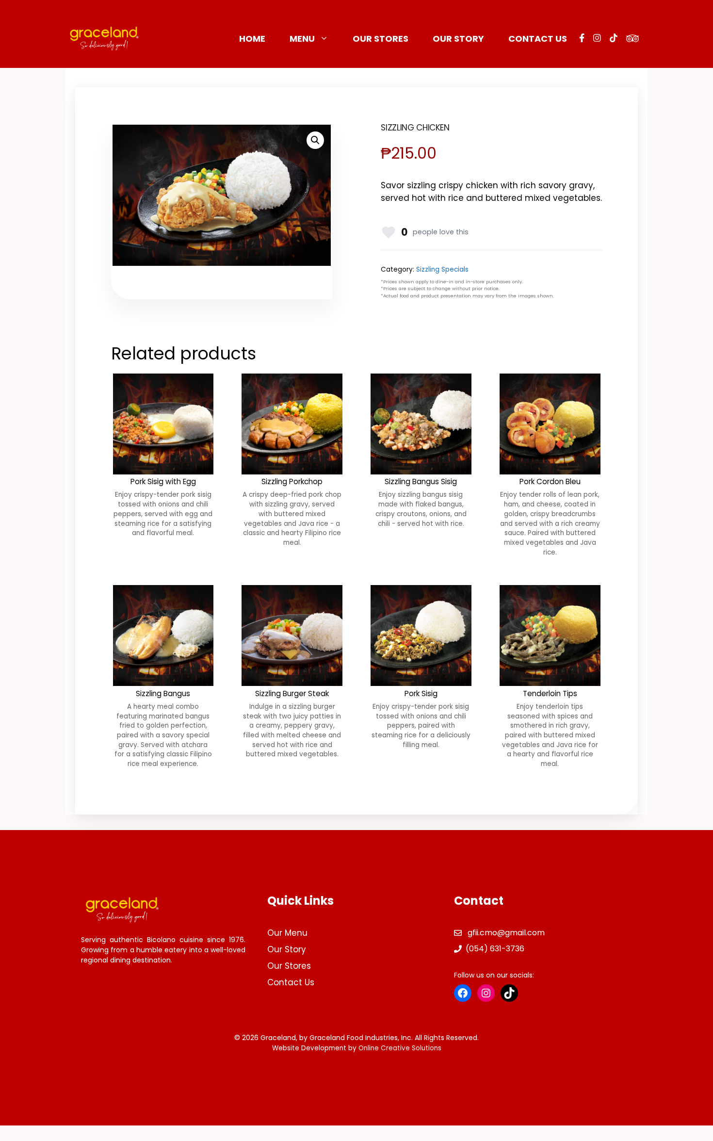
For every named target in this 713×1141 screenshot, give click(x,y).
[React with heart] (388, 232)
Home (252, 39)
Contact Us (537, 39)
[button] (315, 140)
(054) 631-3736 (495, 948)
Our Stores (380, 39)
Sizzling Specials (442, 269)
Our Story (458, 39)
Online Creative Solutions (399, 1048)
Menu (302, 39)
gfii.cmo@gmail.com (506, 932)
